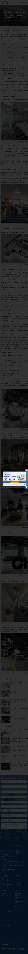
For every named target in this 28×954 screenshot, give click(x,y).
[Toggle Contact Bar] (26, 467)
